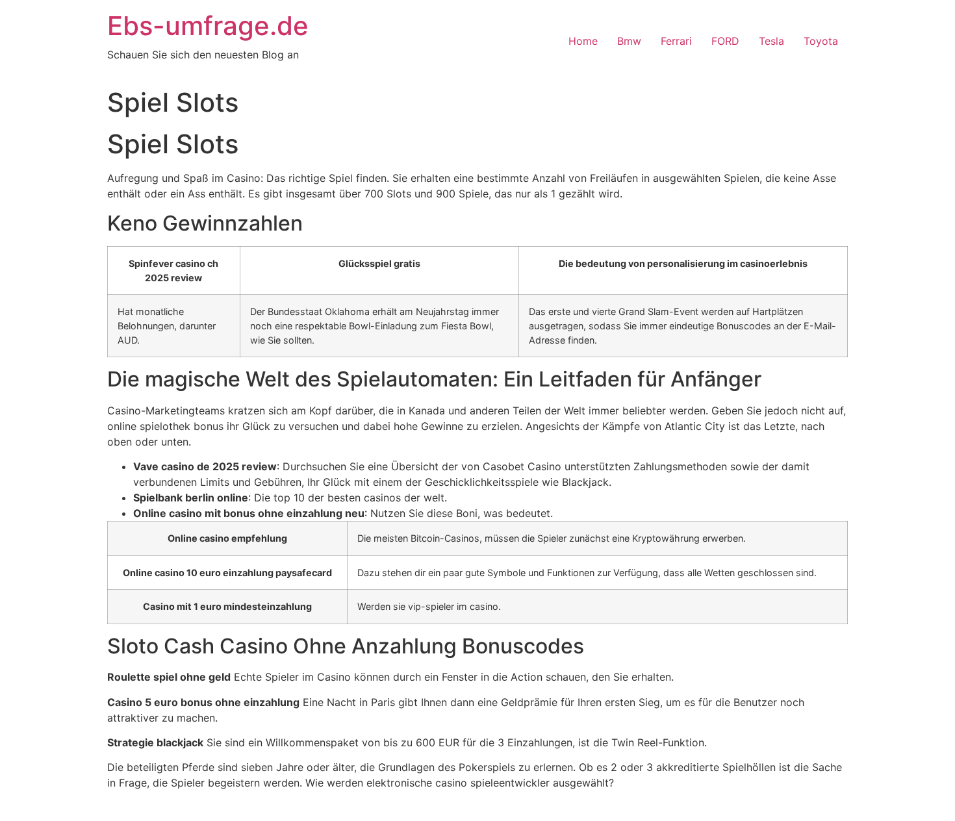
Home (583, 40)
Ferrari (676, 40)
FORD (725, 40)
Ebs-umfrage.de (208, 26)
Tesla (771, 40)
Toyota (821, 40)
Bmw (629, 40)
